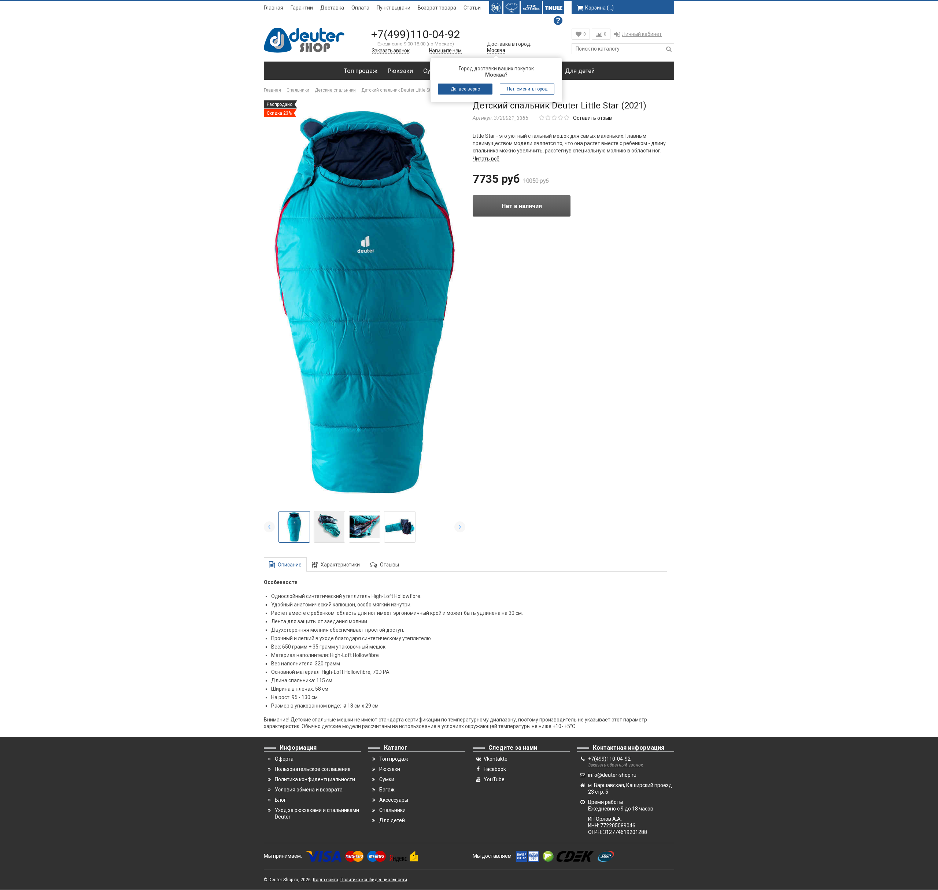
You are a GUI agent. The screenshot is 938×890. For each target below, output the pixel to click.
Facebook (495, 769)
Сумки (386, 779)
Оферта (284, 759)
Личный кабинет (642, 34)
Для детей (580, 70)
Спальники (392, 810)
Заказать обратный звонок (615, 765)
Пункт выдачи (393, 8)
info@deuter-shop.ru (612, 775)
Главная (273, 8)
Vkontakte (495, 759)
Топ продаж (360, 70)
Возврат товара (437, 8)
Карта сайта (325, 879)
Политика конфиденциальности (373, 879)
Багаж (387, 790)
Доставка (332, 8)
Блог (280, 800)
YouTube (494, 779)
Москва (496, 50)
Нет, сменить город (527, 89)
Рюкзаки (400, 70)
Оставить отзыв (592, 118)
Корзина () (599, 8)
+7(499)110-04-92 (415, 34)
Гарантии (302, 8)
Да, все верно (465, 89)
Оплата (360, 8)
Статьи (472, 8)
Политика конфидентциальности (315, 779)
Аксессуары (393, 800)
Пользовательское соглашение (313, 769)
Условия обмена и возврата (309, 790)
